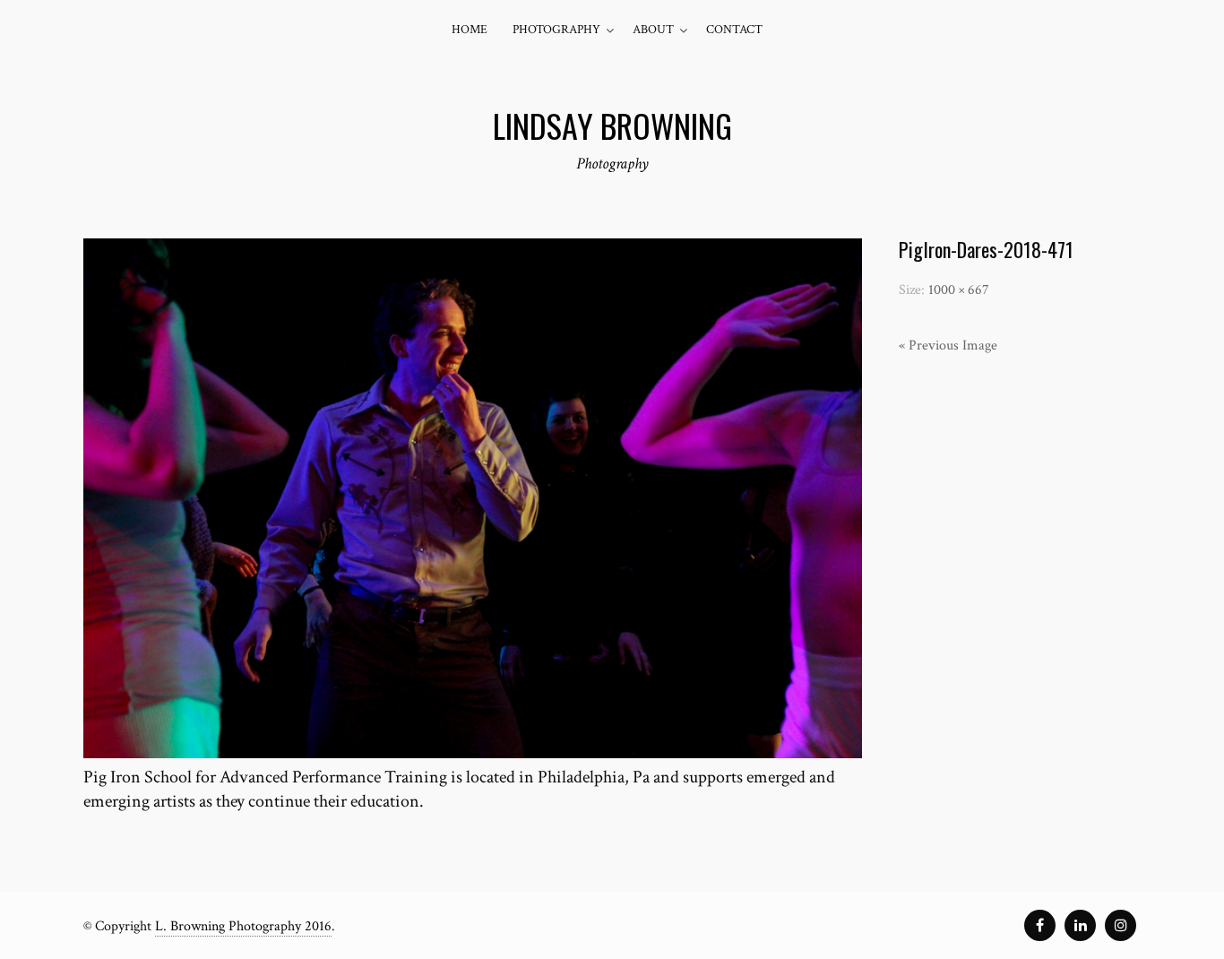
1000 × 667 (958, 290)
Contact (734, 30)
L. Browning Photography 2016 (243, 926)
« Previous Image (948, 345)
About (653, 30)
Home (469, 30)
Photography (556, 30)
